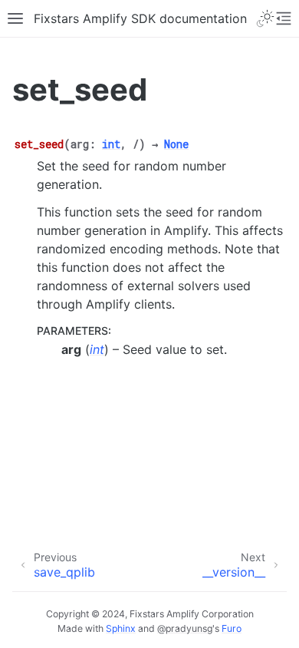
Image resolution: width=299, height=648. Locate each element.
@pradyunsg (184, 628)
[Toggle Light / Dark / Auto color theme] (265, 18)
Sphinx (121, 628)
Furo (232, 628)
